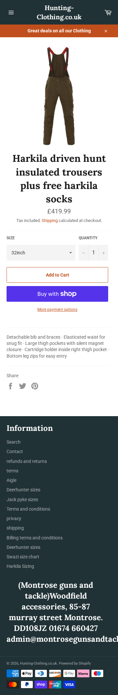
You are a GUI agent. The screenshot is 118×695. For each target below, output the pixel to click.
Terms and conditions (28, 509)
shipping (15, 528)
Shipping (50, 220)
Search (14, 442)
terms (12, 470)
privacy (14, 518)
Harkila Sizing (20, 566)
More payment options (57, 309)
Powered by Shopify (75, 663)
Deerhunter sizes (23, 489)
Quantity (88, 238)
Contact (15, 451)
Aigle (11, 480)
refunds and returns (27, 461)
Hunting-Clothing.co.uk (59, 12)
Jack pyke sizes (22, 499)
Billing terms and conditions (35, 537)
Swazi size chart (23, 556)
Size (11, 238)
